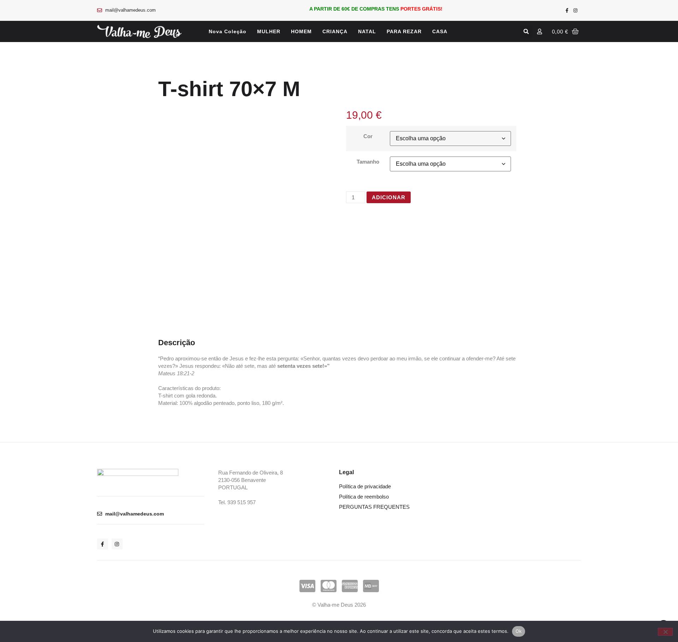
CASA (439, 31)
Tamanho (368, 162)
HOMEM (301, 31)
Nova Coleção (227, 31)
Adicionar (388, 197)
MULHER (268, 31)
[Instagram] (575, 10)
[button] (526, 31)
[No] (665, 632)
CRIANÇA (334, 31)
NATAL (367, 31)
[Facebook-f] (567, 10)
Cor (368, 136)
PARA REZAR (404, 31)
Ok (519, 631)
